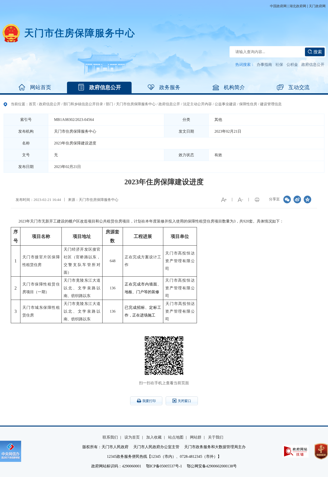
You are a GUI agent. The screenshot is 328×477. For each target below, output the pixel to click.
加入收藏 (154, 437)
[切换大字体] (223, 199)
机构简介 (234, 87)
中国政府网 (278, 6)
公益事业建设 (225, 104)
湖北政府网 (297, 6)
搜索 (317, 52)
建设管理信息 (271, 104)
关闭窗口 (184, 401)
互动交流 (299, 87)
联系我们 (110, 437)
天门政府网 (317, 6)
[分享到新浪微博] (297, 199)
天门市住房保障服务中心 (136, 104)
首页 (32, 104)
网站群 (195, 437)
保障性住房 (248, 104)
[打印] (257, 199)
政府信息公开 (312, 64)
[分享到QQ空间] (307, 199)
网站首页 (40, 87)
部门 (109, 104)
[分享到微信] (287, 199)
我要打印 (149, 401)
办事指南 (264, 64)
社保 (279, 64)
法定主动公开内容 (197, 104)
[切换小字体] (240, 199)
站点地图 (175, 437)
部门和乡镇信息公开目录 (83, 104)
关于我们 (215, 437)
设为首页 (132, 437)
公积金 (292, 64)
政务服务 (169, 87)
